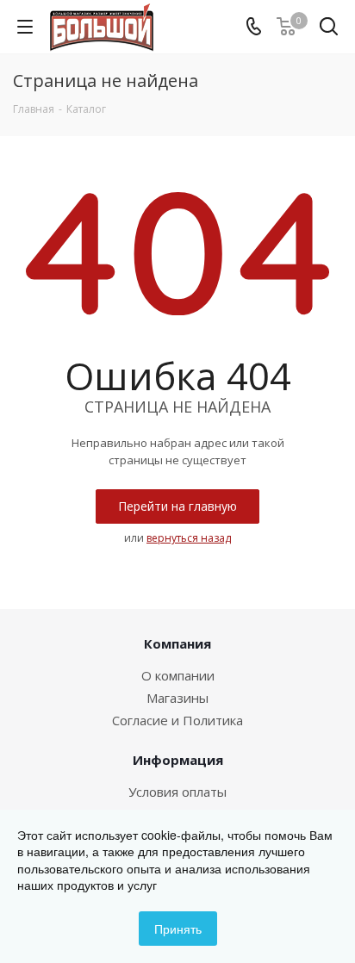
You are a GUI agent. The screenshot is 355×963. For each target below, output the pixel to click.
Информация (178, 759)
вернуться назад (188, 538)
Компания (177, 643)
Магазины (177, 697)
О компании (178, 675)
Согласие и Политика (177, 720)
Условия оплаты (177, 791)
